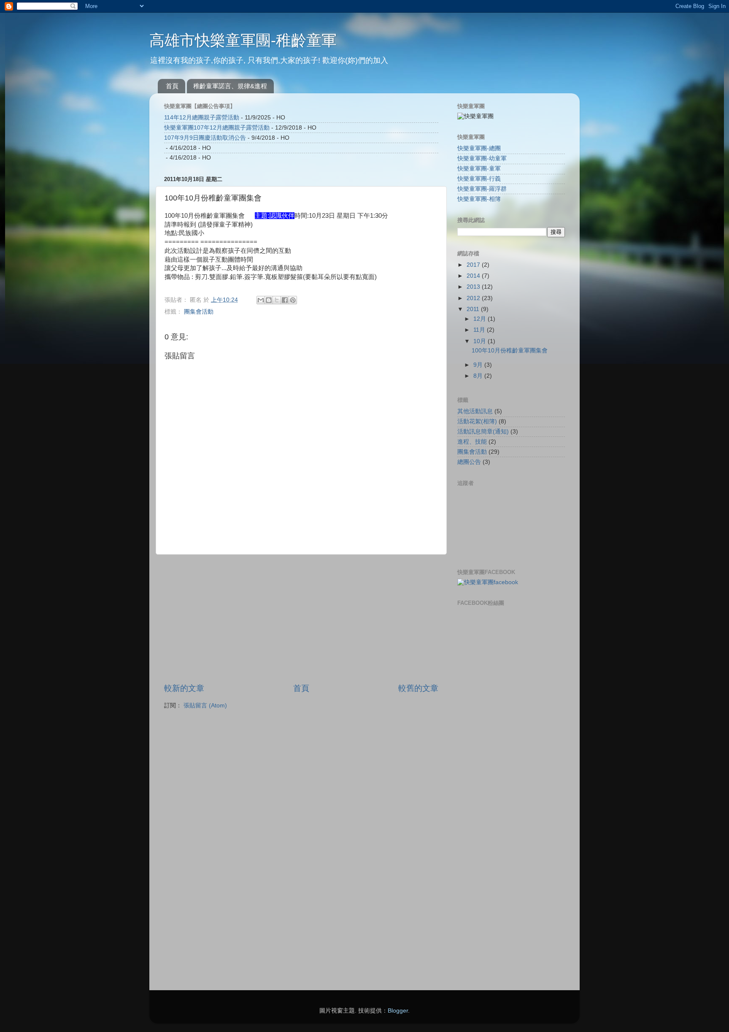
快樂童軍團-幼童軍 (482, 158)
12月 (480, 319)
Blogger (398, 1011)
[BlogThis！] (269, 300)
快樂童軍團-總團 (479, 148)
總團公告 (469, 462)
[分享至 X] (277, 300)
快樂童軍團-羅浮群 (482, 189)
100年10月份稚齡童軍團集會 (510, 350)
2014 (474, 276)
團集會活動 (198, 312)
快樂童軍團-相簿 (479, 199)
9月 (478, 365)
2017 (474, 265)
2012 (474, 298)
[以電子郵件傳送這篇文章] (260, 300)
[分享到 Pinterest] (293, 300)
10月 (480, 341)
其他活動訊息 (475, 411)
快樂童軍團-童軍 (479, 168)
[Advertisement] (301, 619)
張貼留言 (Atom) (205, 705)
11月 (480, 330)
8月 (478, 376)
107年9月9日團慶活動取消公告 (205, 138)
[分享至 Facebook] (285, 300)
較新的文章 (184, 688)
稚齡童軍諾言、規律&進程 (230, 85)
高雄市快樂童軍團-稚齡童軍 (243, 40)
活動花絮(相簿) (477, 421)
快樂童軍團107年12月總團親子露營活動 (217, 128)
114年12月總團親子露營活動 (201, 117)
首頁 (172, 85)
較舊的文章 (418, 688)
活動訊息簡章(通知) (483, 431)
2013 (474, 287)
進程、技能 (472, 442)
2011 (474, 309)
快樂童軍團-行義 (479, 179)
